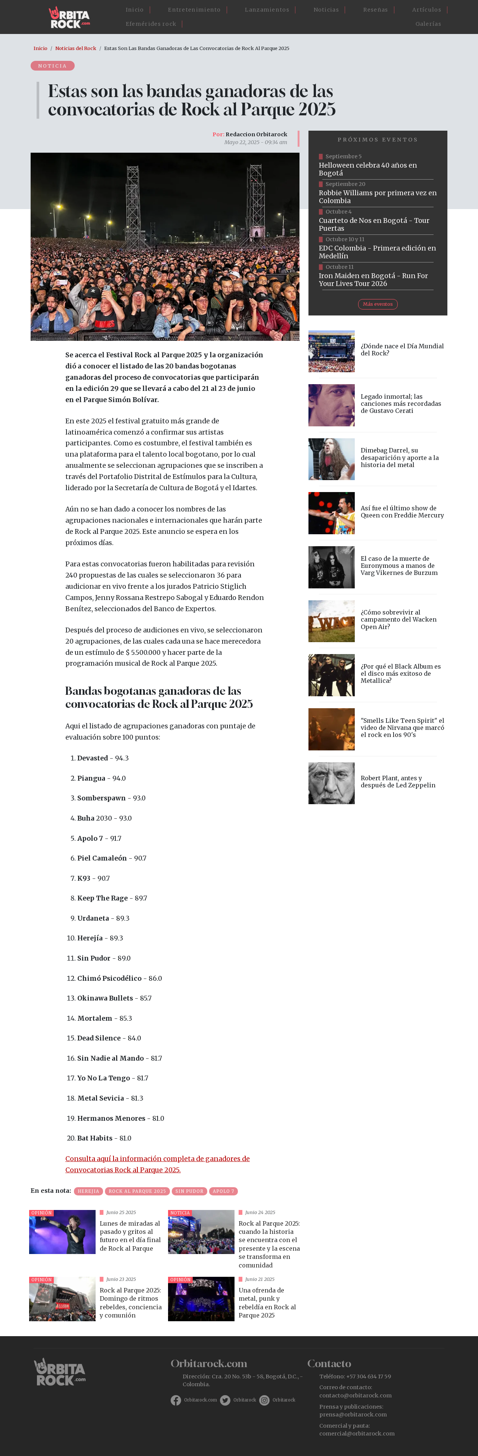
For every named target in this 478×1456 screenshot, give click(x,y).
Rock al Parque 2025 (137, 1191)
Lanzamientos (267, 9)
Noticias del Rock (75, 48)
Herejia (88, 1191)
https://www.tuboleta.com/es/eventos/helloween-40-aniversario (377, 166)
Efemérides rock (151, 24)
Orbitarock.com (200, 1400)
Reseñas (375, 9)
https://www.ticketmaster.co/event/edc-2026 (377, 248)
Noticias (326, 9)
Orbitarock (244, 1400)
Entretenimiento (194, 9)
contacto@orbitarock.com (355, 1395)
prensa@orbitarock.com (353, 1414)
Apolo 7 (223, 1191)
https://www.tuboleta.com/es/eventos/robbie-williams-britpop (377, 193)
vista (95, 1240)
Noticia (52, 66)
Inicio (135, 9)
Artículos (426, 9)
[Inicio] (72, 17)
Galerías (428, 24)
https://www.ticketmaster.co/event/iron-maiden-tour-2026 (377, 276)
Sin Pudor (190, 1191)
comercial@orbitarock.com (357, 1433)
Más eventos (378, 304)
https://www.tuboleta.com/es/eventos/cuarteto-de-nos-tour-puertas (377, 221)
